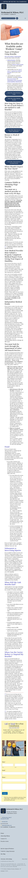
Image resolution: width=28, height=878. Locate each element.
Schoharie (2, 870)
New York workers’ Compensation (13, 56)
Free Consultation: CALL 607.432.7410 (8, 18)
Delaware (9, 868)
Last (15, 767)
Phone (4, 777)
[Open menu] (25, 18)
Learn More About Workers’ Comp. (14, 93)
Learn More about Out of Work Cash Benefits (14, 130)
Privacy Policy (24, 858)
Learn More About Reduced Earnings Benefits (14, 162)
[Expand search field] (17, 18)
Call (6, 724)
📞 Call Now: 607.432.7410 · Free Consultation (14, 1)
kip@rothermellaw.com (7, 825)
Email (13, 724)
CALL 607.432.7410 (14, 727)
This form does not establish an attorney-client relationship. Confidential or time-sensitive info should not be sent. (15, 799)
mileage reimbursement (17, 64)
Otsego (5, 868)
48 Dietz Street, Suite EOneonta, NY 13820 (6, 818)
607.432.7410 (4, 821)
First (3, 767)
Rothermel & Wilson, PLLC (12, 12)
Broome (13, 868)
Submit (5, 793)
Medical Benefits (11, 60)
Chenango (17, 868)
